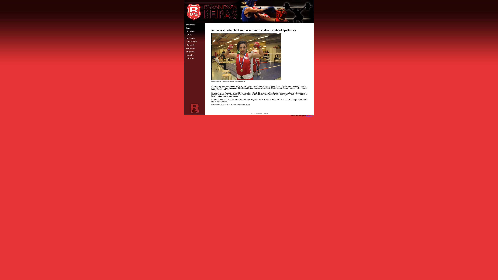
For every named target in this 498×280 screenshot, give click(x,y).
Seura (188, 28)
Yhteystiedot (190, 31)
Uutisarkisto (190, 58)
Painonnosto (190, 38)
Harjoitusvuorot (191, 41)
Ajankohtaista (190, 25)
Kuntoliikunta (190, 48)
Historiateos (190, 55)
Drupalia (309, 115)
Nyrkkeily (189, 35)
